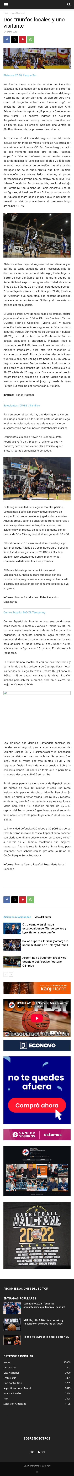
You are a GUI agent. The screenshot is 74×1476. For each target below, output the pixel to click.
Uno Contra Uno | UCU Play (37, 1465)
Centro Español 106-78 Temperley (24, 612)
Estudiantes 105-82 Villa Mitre (21, 405)
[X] (14, 39)
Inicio (5, 12)
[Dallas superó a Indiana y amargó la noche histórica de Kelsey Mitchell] (12, 945)
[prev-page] (5, 974)
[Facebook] (6, 39)
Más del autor (42, 917)
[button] (5, 4)
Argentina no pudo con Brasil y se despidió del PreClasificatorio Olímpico (44, 961)
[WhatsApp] (30, 39)
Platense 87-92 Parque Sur (20, 75)
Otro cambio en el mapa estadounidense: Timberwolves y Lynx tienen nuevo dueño (44, 928)
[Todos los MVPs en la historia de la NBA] (12, 1340)
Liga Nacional (18, 12)
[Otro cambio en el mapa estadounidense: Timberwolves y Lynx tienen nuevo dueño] (12, 928)
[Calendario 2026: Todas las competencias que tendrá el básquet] (12, 1308)
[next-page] (11, 974)
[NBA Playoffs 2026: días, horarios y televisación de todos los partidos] (12, 1324)
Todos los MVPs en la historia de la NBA (46, 1336)
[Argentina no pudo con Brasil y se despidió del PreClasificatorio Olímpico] (12, 962)
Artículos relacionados (17, 917)
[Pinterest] (22, 39)
